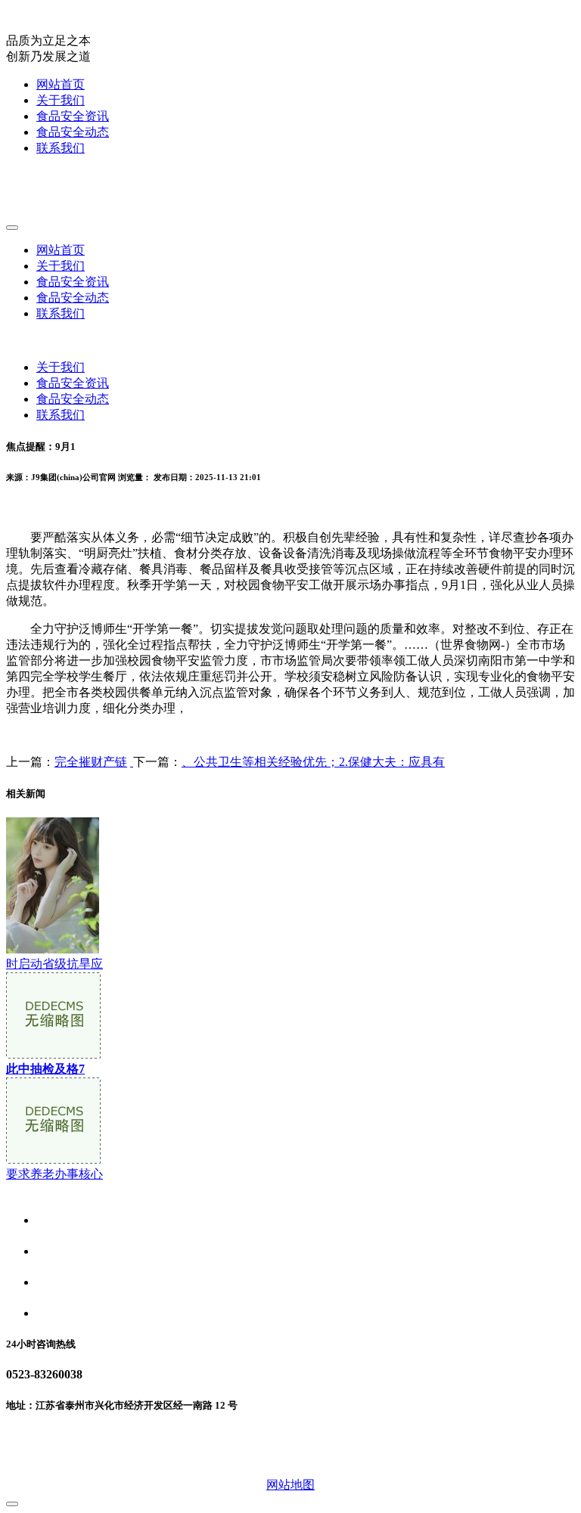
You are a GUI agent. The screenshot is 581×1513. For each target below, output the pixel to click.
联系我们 (60, 147)
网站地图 (290, 1484)
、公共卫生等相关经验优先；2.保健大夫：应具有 (313, 761)
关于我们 (60, 100)
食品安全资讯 (72, 116)
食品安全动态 (72, 132)
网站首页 (60, 84)
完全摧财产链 (90, 761)
